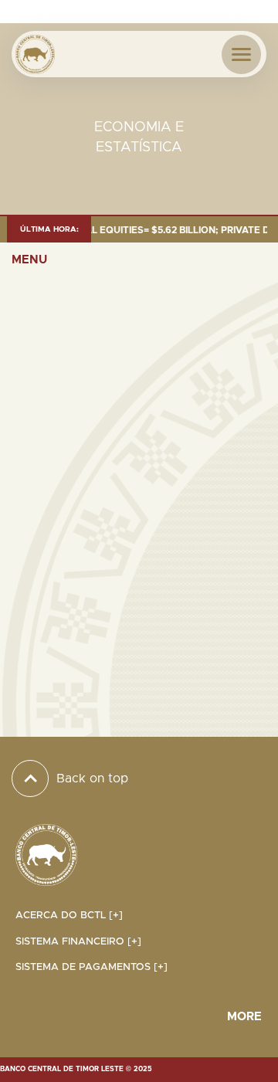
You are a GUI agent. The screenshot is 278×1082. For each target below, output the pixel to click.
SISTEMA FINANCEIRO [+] (78, 942)
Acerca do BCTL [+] (69, 916)
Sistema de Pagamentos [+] (91, 967)
